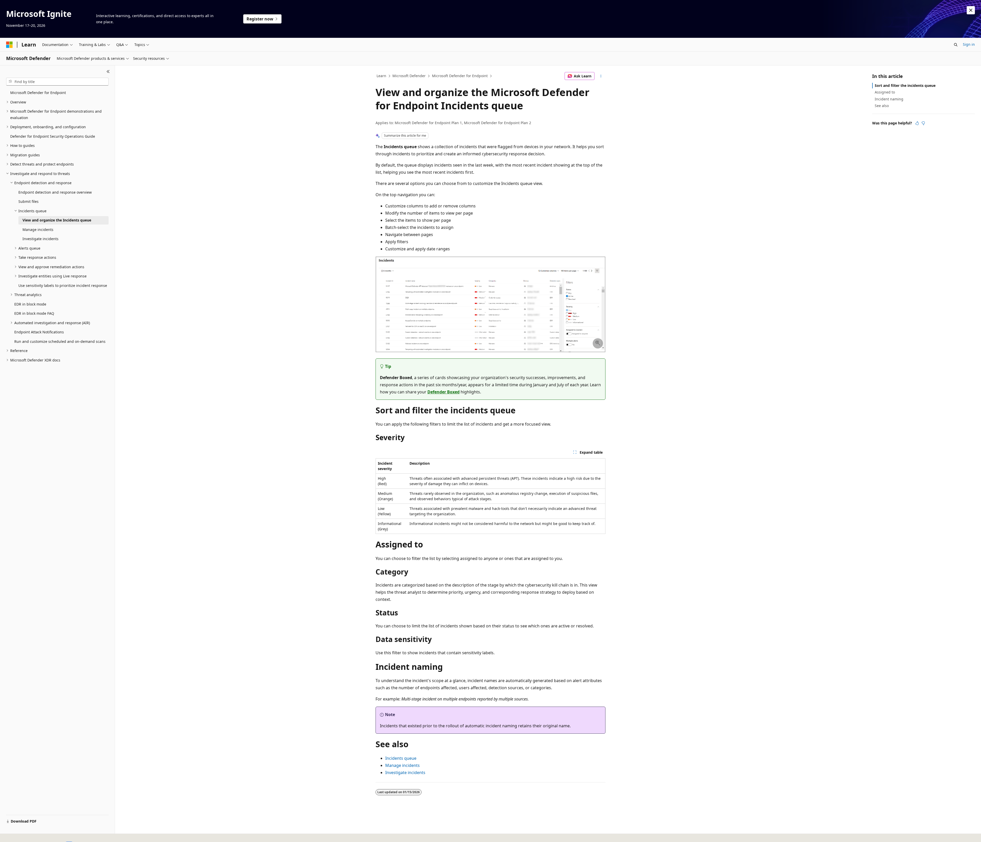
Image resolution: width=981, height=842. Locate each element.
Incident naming (889, 99)
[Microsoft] (9, 44)
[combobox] (57, 82)
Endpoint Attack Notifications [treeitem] (39, 332)
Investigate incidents (405, 772)
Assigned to (885, 92)
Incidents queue (400, 758)
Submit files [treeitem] (28, 201)
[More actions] (601, 76)
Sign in (969, 44)
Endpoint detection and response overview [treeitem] (55, 192)
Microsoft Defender (409, 75)
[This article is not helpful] (923, 123)
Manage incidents (402, 765)
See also (882, 105)
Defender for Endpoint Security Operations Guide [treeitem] (52, 136)
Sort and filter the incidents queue (905, 85)
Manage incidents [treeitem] (37, 229)
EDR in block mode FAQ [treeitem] (34, 313)
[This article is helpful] (917, 123)
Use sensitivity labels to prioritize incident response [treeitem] (62, 285)
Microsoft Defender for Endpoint (460, 75)
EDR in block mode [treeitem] (30, 304)
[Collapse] (108, 71)
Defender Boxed (443, 392)
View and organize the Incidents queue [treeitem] (56, 220)
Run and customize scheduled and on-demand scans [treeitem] (60, 341)
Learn (381, 75)
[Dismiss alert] (971, 10)
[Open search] (956, 44)
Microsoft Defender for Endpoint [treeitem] (38, 92)
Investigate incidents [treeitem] (40, 238)
